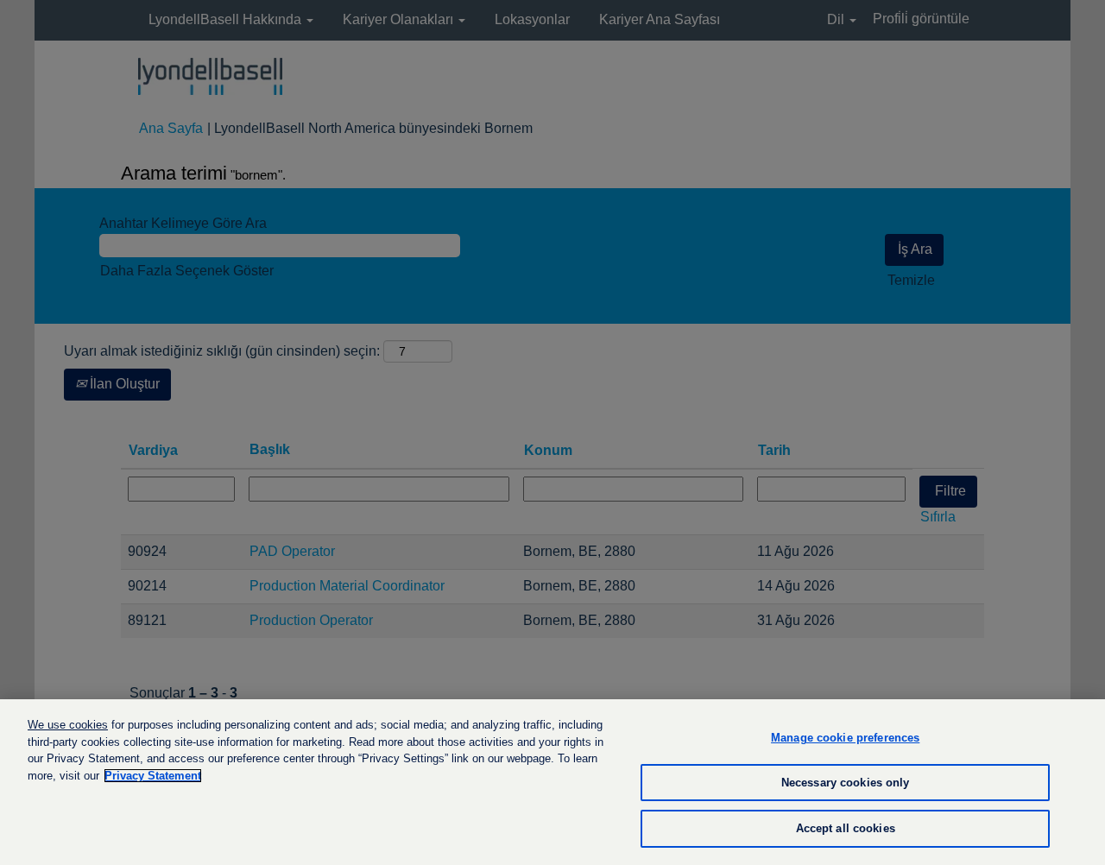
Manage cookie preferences (845, 737)
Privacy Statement (152, 775)
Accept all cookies (845, 828)
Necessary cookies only (845, 782)
